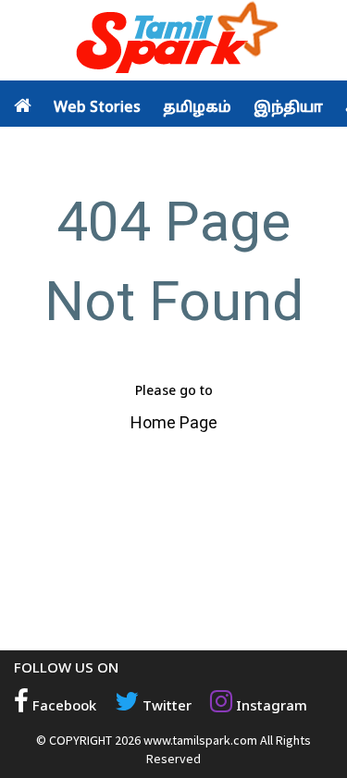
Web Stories (97, 108)
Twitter (165, 707)
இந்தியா (288, 108)
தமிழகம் (197, 108)
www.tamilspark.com (200, 740)
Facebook (62, 707)
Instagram (269, 707)
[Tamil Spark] (173, 41)
